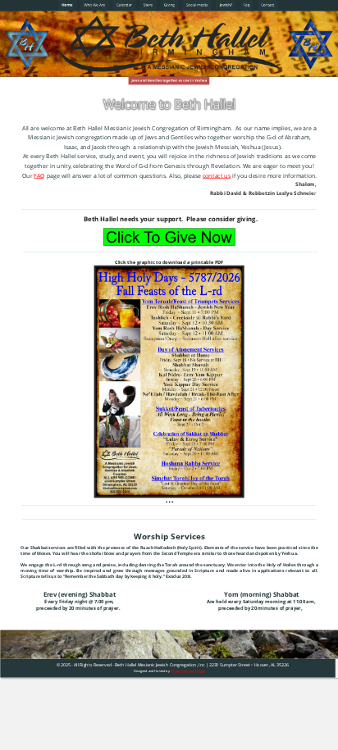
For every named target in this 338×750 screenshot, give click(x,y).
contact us (217, 175)
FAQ (39, 175)
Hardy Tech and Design (188, 671)
